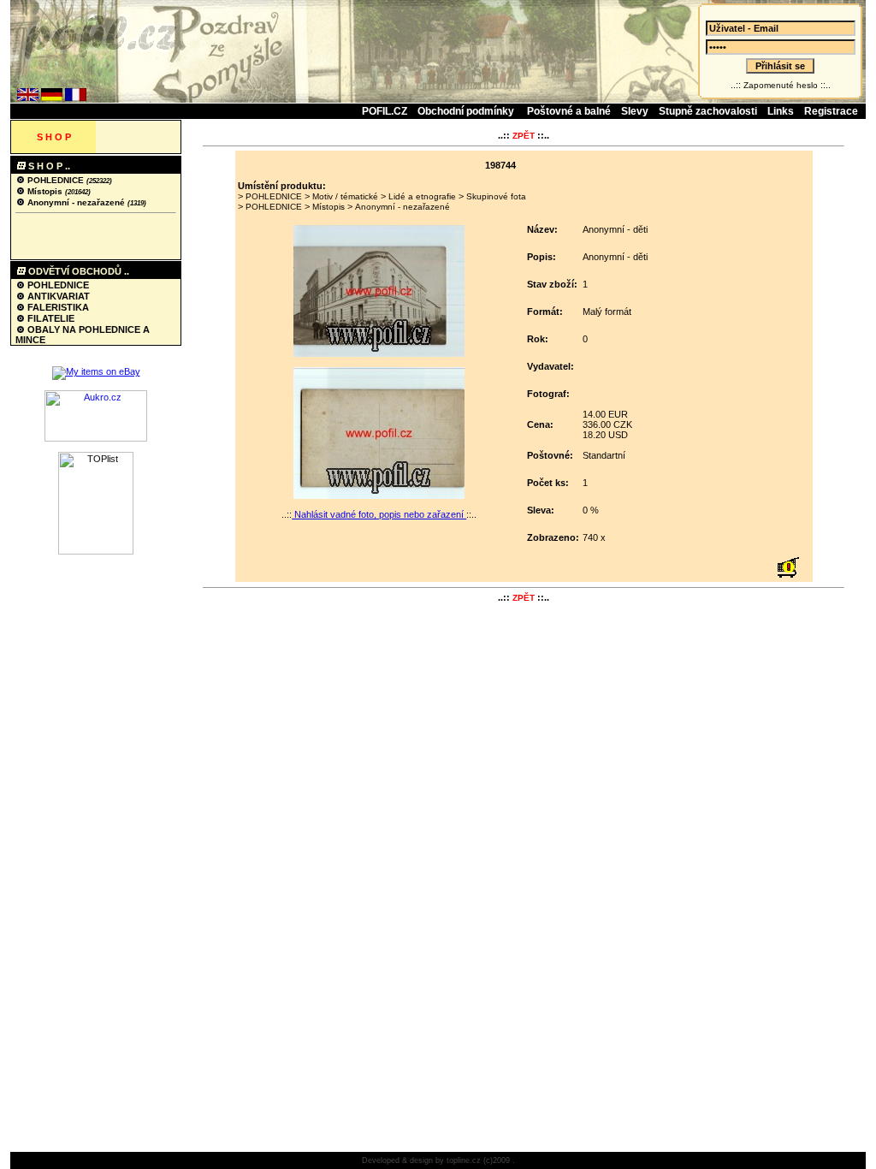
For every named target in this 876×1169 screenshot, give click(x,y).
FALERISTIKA (57, 307)
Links (780, 111)
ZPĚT (523, 135)
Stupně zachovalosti (708, 111)
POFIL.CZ (384, 111)
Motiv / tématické (345, 196)
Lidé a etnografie (422, 196)
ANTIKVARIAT (57, 296)
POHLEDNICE (55, 180)
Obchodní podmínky (467, 111)
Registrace (831, 111)
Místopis (44, 191)
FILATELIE (49, 318)
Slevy (634, 111)
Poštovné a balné (569, 111)
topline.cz (464, 1160)
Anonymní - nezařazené (76, 202)
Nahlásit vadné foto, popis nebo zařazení (379, 514)
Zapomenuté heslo (780, 85)
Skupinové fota (496, 196)
